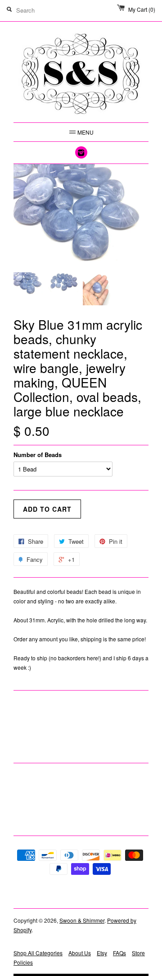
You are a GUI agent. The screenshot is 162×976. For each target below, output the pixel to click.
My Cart (141, 9)
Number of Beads (38, 454)
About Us (79, 953)
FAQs (119, 953)
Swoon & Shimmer (81, 920)
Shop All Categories (38, 953)
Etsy (102, 953)
